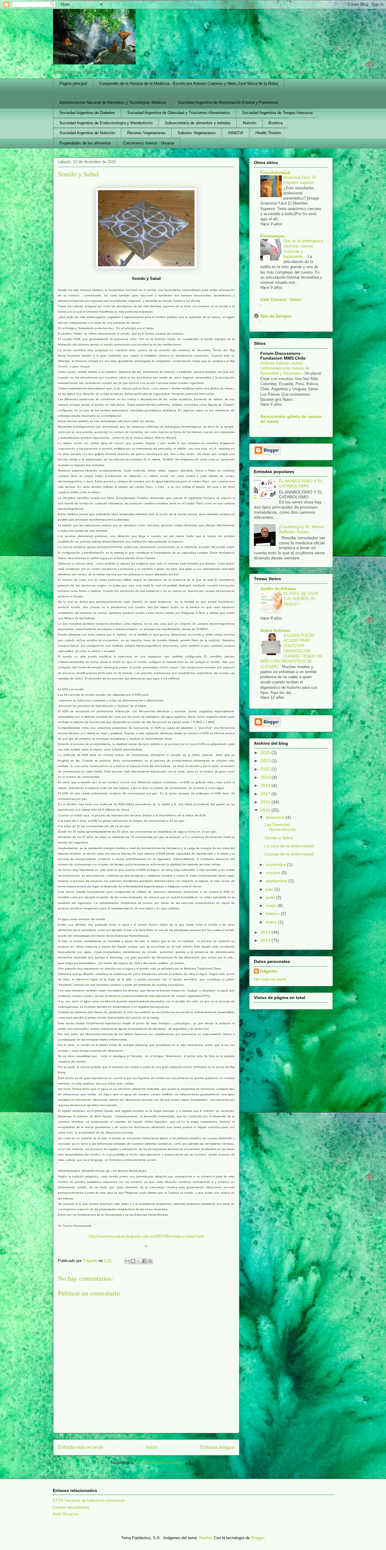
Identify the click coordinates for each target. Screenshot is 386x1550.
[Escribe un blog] (133, 1261)
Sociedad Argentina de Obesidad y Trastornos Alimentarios (178, 112)
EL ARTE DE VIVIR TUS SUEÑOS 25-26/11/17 (300, 598)
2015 (266, 810)
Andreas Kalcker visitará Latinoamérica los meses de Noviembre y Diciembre (284, 368)
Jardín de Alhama (278, 588)
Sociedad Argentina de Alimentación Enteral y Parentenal (228, 102)
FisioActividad (275, 172)
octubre (273, 872)
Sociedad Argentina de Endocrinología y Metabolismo (106, 123)
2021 (266, 769)
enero (272, 922)
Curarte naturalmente (71, 1507)
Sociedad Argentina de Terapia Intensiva (277, 112)
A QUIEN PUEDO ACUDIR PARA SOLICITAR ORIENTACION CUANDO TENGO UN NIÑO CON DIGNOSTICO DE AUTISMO (291, 651)
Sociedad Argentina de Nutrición (87, 133)
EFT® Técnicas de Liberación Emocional (89, 1500)
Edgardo (268, 971)
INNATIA (235, 133)
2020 (266, 777)
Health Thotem (268, 133)
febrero (273, 913)
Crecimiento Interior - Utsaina (148, 143)
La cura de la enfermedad (289, 845)
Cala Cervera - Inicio (281, 299)
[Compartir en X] (139, 1261)
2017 (266, 793)
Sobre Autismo (275, 630)
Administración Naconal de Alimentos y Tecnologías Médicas (112, 102)
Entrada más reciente (80, 1447)
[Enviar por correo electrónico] (127, 1261)
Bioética (275, 123)
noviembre (276, 864)
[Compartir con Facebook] (144, 1261)
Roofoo (205, 1538)
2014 (266, 932)
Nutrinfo (249, 123)
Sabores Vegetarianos (197, 133)
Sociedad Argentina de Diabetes (87, 112)
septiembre (277, 880)
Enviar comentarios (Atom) (159, 1462)
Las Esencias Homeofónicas (280, 827)
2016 (266, 802)
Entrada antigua (218, 1447)
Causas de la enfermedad (289, 854)
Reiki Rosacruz (66, 1514)
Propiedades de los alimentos (85, 143)
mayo (271, 905)
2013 (266, 940)
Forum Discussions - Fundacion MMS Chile (282, 355)
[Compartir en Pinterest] (150, 1261)
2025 (266, 752)
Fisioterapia (272, 236)
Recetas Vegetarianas (146, 133)
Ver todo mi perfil (270, 979)
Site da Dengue (276, 316)
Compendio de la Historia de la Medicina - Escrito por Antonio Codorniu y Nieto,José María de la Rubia (188, 83)
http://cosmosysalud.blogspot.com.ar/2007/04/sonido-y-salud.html (146, 1236)
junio (271, 897)
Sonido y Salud (278, 837)
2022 (266, 760)
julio (270, 889)
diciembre (276, 817)
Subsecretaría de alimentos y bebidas (198, 123)
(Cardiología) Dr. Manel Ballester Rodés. (301, 529)
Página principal (73, 83)
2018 (266, 785)
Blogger (257, 1538)
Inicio (152, 1447)
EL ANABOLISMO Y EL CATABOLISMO (300, 483)
